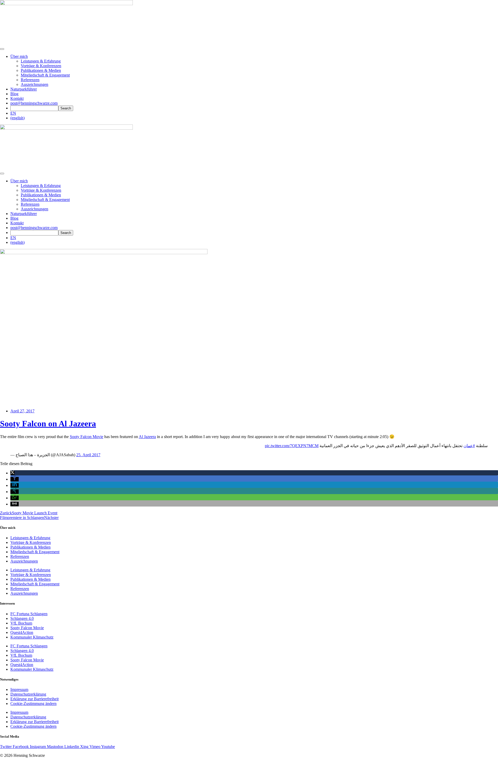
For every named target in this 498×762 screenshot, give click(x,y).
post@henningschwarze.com (34, 103)
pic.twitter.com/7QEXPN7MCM (292, 446)
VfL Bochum (21, 623)
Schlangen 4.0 (22, 618)
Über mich (19, 56)
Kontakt (17, 98)
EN (13, 113)
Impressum (19, 689)
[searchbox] (34, 108)
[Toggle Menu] (2, 173)
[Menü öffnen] (2, 49)
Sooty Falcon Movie (86, 436)
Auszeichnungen (34, 84)
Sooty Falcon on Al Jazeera (48, 423)
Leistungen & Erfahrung (41, 61)
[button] (12, 473)
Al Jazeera (147, 436)
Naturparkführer (23, 89)
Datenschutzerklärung (28, 694)
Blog (14, 94)
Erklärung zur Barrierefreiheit (34, 699)
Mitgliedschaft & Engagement (45, 75)
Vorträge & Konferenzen (41, 66)
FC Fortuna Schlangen (28, 614)
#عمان (469, 446)
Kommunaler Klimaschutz (31, 637)
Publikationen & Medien (41, 70)
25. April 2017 (88, 455)
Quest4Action (21, 632)
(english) (17, 118)
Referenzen (30, 80)
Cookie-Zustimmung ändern (33, 703)
